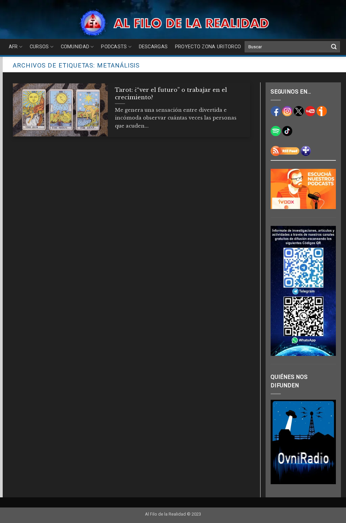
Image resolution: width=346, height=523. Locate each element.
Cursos (39, 47)
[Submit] (334, 47)
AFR (13, 47)
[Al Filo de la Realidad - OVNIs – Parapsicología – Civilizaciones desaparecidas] (173, 23)
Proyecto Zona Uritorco (208, 47)
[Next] (326, 442)
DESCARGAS (153, 47)
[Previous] (280, 442)
